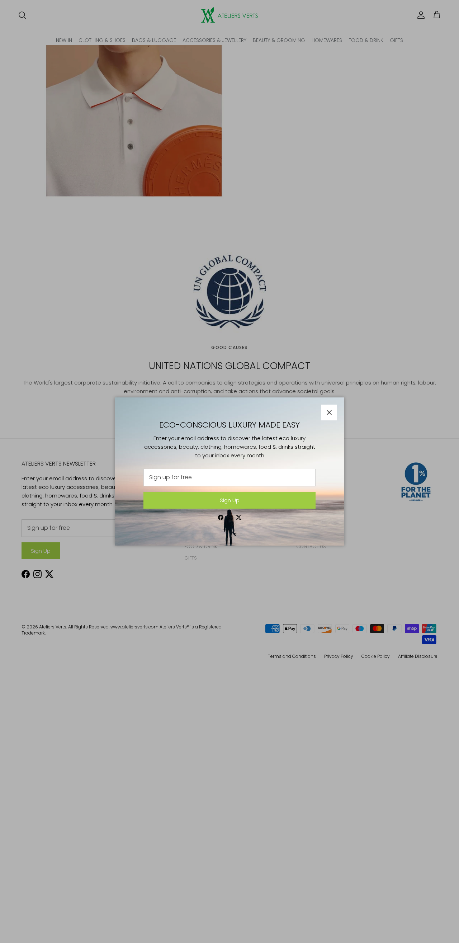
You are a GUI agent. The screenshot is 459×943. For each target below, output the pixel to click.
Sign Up (230, 500)
